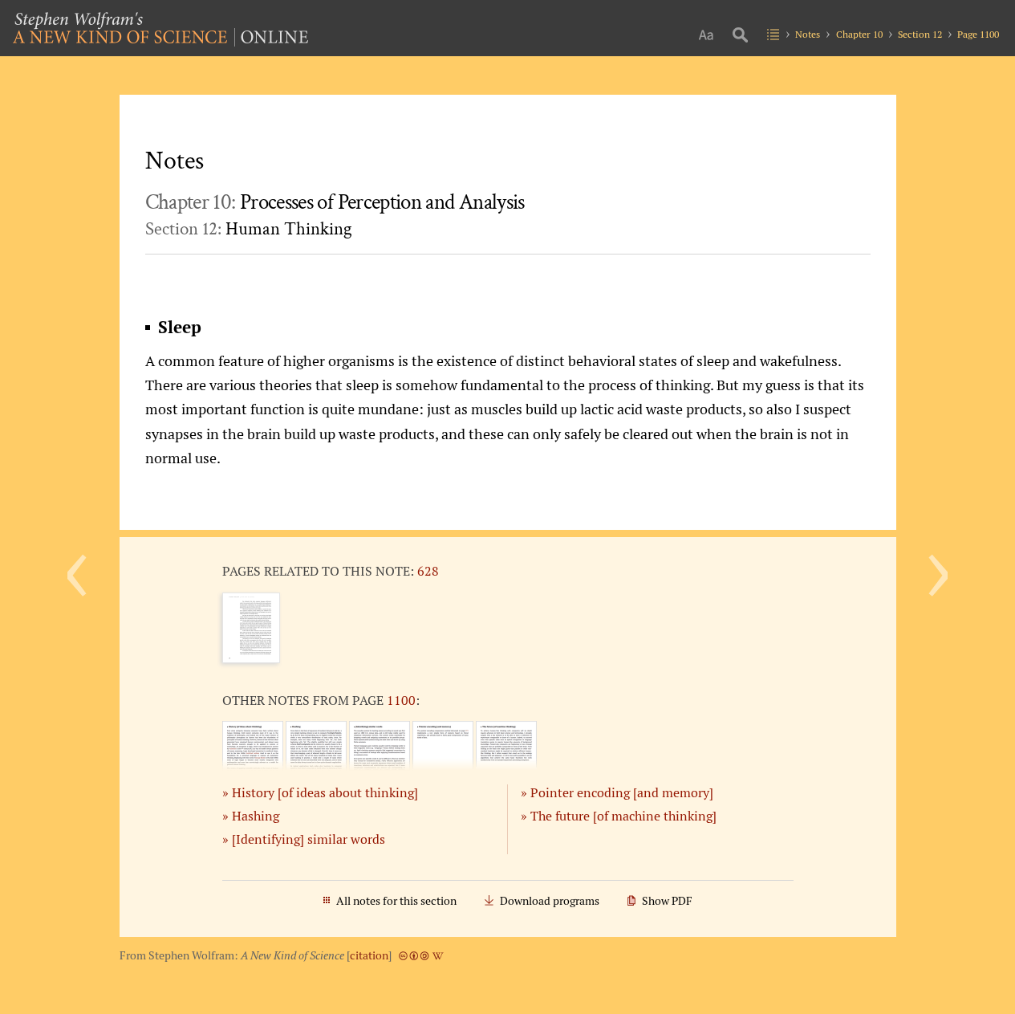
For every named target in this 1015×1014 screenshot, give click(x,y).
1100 (401, 700)
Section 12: (248, 229)
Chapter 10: (335, 202)
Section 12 (920, 34)
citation (369, 955)
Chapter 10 (859, 34)
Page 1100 (978, 34)
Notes (807, 34)
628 (428, 571)
